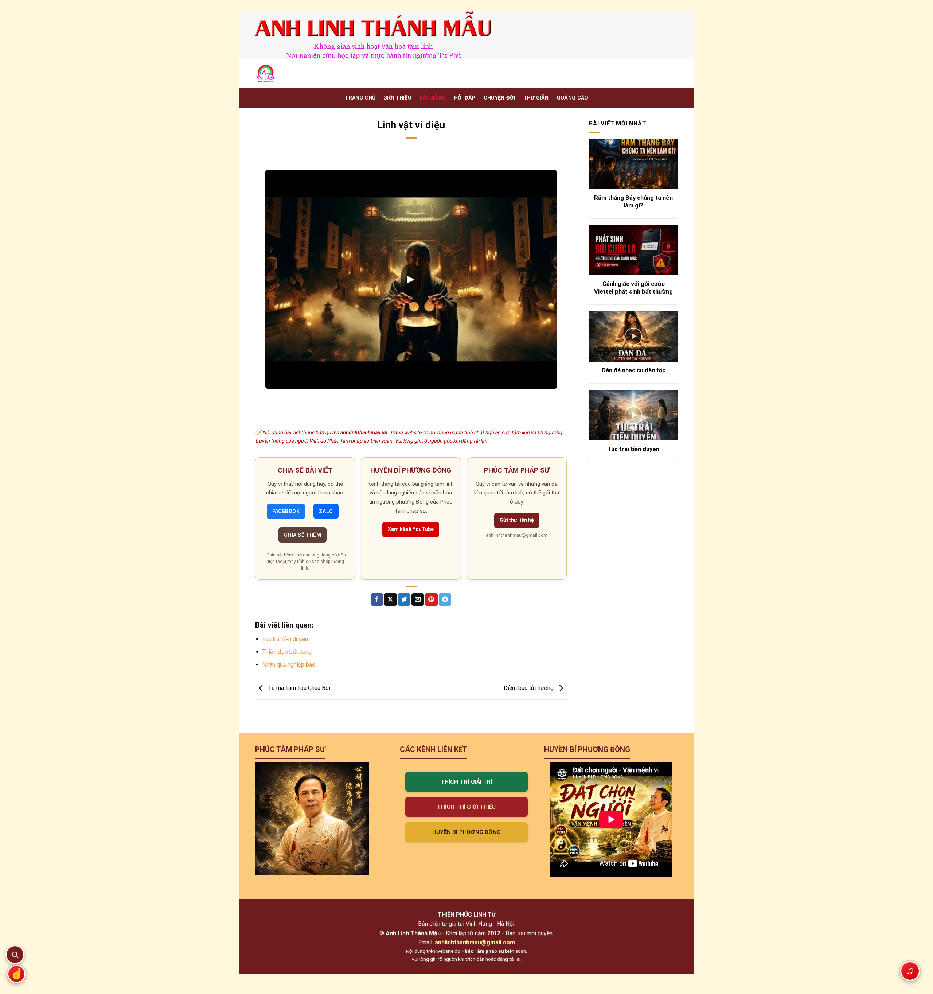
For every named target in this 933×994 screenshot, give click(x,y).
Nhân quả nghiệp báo (288, 664)
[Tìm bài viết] (14, 954)
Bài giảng (432, 98)
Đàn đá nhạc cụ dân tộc (633, 370)
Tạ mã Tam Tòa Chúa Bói (298, 687)
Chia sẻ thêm (302, 535)
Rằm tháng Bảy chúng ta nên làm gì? (633, 201)
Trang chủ (360, 98)
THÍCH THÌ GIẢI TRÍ (466, 781)
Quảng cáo (573, 98)
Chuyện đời (499, 98)
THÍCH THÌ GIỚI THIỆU (466, 807)
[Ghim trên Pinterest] (431, 599)
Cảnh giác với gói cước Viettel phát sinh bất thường (633, 287)
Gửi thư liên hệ (517, 520)
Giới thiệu (397, 98)
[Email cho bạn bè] (417, 599)
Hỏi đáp (465, 98)
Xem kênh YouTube (411, 529)
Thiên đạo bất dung (287, 651)
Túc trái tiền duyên (285, 639)
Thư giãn (536, 98)
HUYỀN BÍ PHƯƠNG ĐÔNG (466, 832)
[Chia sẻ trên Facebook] (377, 599)
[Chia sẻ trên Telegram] (445, 599)
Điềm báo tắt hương (529, 687)
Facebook (286, 511)
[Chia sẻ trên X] (390, 599)
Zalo (326, 511)
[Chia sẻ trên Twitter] (404, 599)
